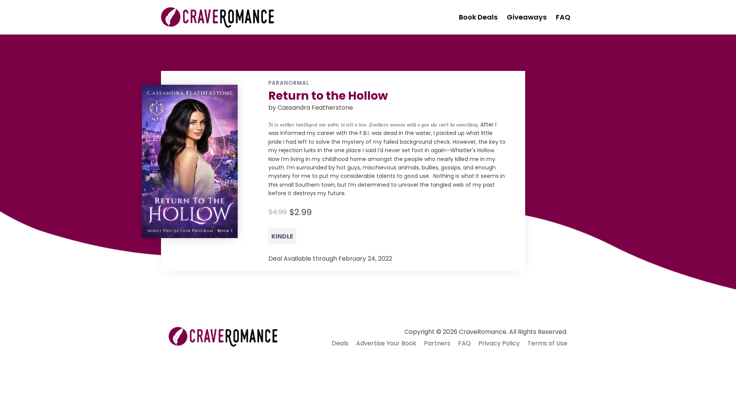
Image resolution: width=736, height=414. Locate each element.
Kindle (282, 236)
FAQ (464, 343)
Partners (437, 343)
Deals (340, 343)
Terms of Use (547, 343)
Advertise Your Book (386, 343)
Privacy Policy (499, 343)
